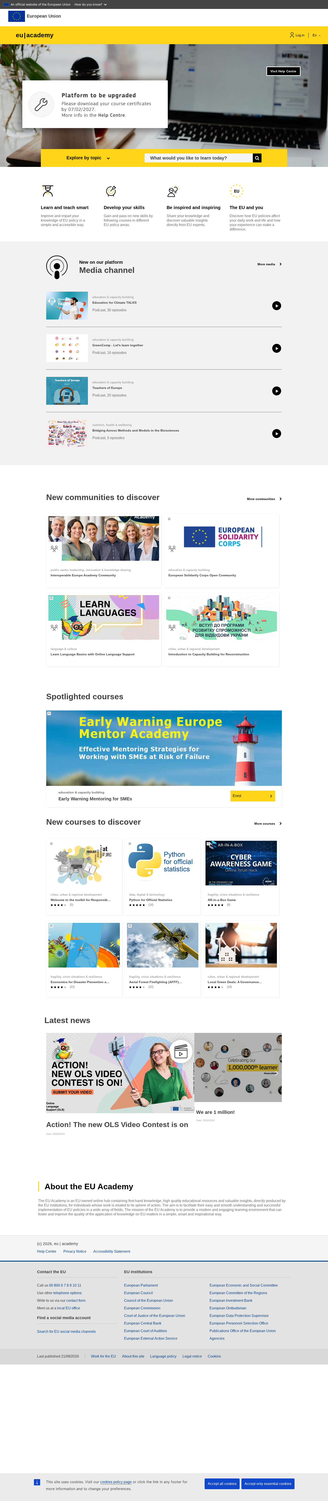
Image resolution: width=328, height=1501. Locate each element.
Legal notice (192, 1356)
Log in (300, 35)
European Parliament (141, 1285)
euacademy (35, 35)
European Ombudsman (228, 1308)
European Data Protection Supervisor (239, 1316)
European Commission (142, 1308)
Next (278, 1073)
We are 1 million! (215, 1112)
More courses (265, 823)
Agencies (217, 1338)
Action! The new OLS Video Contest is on (117, 1125)
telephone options (67, 1293)
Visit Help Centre (283, 71)
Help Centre (46, 1251)
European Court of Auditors (145, 1331)
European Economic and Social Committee (244, 1285)
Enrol (237, 796)
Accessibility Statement (111, 1251)
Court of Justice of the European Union (154, 1316)
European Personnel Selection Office (239, 1323)
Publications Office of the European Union (243, 1331)
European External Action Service (150, 1338)
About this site (133, 1356)
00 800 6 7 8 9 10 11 (65, 1285)
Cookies (214, 1356)
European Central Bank (142, 1323)
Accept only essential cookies (268, 1484)
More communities (261, 499)
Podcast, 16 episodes (109, 353)
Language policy (163, 1356)
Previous (50, 1073)
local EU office (68, 1308)
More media (266, 264)
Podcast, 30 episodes (109, 310)
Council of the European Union (148, 1300)
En (315, 35)
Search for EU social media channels (66, 1331)
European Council (138, 1293)
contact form (75, 1300)
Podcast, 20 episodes (109, 395)
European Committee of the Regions (238, 1293)
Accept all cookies (222, 1484)
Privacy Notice (74, 1251)
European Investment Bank (231, 1300)
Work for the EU (103, 1356)
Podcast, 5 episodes (108, 438)
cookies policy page (116, 1482)
